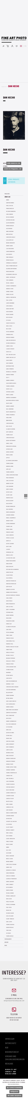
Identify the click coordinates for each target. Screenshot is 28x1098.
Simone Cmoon (9, 291)
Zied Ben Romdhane (11, 689)
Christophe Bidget (10, 237)
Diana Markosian (10, 873)
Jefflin (7, 457)
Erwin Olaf (9, 623)
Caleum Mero (9, 575)
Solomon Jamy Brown (11, 268)
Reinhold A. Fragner (11, 371)
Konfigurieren (14, 1091)
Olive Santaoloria (10, 704)
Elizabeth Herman (10, 429)
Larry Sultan (9, 749)
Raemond (8, 672)
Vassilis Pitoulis (10, 652)
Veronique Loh (9, 552)
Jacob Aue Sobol (10, 732)
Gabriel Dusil (9, 346)
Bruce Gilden (9, 858)
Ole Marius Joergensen (12, 460)
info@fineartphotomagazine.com (14, 1001)
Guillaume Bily (9, 240)
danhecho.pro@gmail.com (12, 169)
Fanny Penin (9, 649)
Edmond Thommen (10, 769)
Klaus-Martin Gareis (11, 383)
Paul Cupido (9, 300)
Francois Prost (10, 663)
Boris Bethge (9, 234)
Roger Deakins (9, 314)
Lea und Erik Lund (10, 558)
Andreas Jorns (9, 466)
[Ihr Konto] (12, 46)
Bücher (6, 942)
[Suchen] (3, 46)
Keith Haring (9, 835)
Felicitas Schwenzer (11, 724)
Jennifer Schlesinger (11, 712)
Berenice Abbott (10, 830)
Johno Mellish (9, 572)
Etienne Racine (9, 669)
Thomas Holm (9, 434)
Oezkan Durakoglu (10, 343)
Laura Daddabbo (10, 303)
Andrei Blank (9, 245)
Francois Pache (10, 638)
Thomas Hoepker (10, 924)
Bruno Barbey (9, 861)
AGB (6, 1047)
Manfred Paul (9, 643)
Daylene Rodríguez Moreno (13, 595)
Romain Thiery (9, 764)
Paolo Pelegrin (10, 901)
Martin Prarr (9, 890)
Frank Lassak (9, 529)
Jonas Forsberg (10, 368)
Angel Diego (9, 326)
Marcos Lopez (9, 555)
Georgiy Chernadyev (11, 285)
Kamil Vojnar (9, 804)
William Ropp (9, 692)
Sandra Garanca (10, 380)
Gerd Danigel (9, 305)
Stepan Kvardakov (10, 523)
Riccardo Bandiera (11, 211)
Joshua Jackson (9, 452)
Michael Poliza (10, 655)
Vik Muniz (8, 933)
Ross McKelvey (9, 566)
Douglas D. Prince (10, 661)
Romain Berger (10, 225)
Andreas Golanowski (11, 397)
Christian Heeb (9, 423)
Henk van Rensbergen (11, 681)
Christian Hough (10, 437)
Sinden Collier (9, 294)
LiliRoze (8, 549)
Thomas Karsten (10, 472)
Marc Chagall (9, 832)
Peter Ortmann (10, 632)
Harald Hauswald (10, 414)
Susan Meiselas (9, 927)
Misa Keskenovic (10, 477)
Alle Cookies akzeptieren (14, 1095)
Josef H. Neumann (10, 609)
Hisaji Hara (9, 417)
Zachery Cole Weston (11, 821)
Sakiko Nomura (9, 615)
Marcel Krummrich (11, 517)
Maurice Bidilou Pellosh (12, 646)
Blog (6, 945)
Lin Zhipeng (9, 824)
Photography (8, 939)
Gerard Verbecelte (11, 792)
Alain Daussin (9, 311)
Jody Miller (9, 586)
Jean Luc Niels (9, 606)
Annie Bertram (9, 231)
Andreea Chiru (9, 288)
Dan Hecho (9, 420)
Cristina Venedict (10, 787)
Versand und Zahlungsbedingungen (12, 1058)
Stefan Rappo (9, 675)
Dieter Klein (9, 492)
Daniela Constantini (11, 297)
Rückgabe (9, 1064)
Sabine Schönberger (11, 721)
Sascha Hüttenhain (10, 440)
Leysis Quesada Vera (11, 666)
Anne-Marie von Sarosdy (12, 709)
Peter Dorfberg (10, 331)
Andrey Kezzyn (9, 483)
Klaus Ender (9, 360)
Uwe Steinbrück (10, 747)
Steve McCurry (9, 916)
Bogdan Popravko (10, 658)
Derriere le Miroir (11, 870)
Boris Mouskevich (10, 603)
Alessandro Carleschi (11, 274)
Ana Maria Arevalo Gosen (12, 400)
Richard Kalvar (10, 913)
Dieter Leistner (10, 543)
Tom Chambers (9, 280)
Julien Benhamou (10, 222)
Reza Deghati (9, 317)
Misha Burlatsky (10, 271)
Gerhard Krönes (10, 515)
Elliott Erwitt (9, 827)
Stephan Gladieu (10, 391)
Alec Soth (8, 850)
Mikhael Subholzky (10, 895)
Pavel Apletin (9, 205)
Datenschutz (10, 1043)
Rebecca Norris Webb (11, 812)
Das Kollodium (9, 500)
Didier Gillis (9, 389)
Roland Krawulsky (10, 506)
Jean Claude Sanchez (11, 701)
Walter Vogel (9, 801)
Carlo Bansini (9, 214)
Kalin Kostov (9, 503)
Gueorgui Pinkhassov (11, 878)
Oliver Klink (9, 495)
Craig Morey (9, 598)
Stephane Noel (9, 612)
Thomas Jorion (9, 463)
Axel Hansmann (9, 409)
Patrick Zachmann (10, 904)
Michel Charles (10, 283)
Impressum (9, 1039)
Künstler (7, 197)
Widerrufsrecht (12, 1052)
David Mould (9, 600)
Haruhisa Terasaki (10, 761)
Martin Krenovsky (10, 512)
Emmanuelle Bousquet (11, 263)
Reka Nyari (8, 618)
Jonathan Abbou (10, 202)
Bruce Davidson (10, 855)
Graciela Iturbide (10, 875)
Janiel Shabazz (9, 884)
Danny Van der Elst (11, 357)
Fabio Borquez (9, 257)
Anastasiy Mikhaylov (11, 580)
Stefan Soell (9, 735)
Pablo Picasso (9, 841)
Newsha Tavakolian (10, 758)
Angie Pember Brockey (11, 265)
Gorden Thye (9, 775)
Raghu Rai (8, 910)
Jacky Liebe (9, 546)
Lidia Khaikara (9, 486)
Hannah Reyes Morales (11, 592)
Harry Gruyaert (10, 881)
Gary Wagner (9, 810)
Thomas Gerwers (10, 386)
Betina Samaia (9, 698)
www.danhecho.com (13, 163)
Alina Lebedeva (10, 535)
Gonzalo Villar (10, 798)
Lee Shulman (9, 727)
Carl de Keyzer (10, 480)
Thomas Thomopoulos (11, 772)
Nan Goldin (9, 898)
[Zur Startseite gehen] (14, 40)
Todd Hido (8, 930)
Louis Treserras (10, 781)
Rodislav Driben (10, 337)
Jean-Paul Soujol (10, 741)
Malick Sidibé (9, 844)
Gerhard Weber (10, 815)
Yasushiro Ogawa (10, 621)
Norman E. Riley (10, 684)
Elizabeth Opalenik (11, 626)
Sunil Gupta (9, 921)
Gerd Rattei (9, 678)
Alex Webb (8, 853)
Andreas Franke (10, 374)
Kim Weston (9, 818)
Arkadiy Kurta (9, 520)
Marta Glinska (9, 394)
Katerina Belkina (10, 220)
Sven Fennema (9, 363)
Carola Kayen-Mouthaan (12, 474)
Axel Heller (9, 426)
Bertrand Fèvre (10, 366)
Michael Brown (10, 893)
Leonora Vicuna (10, 795)
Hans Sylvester (9, 755)
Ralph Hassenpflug (11, 411)
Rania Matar (9, 563)
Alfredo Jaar (9, 449)
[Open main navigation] (25, 495)
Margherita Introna (11, 446)
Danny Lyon (9, 867)
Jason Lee (8, 540)
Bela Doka (8, 328)
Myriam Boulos (10, 260)
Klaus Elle (8, 351)
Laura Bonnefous (10, 251)
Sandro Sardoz (10, 706)
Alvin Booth (9, 254)
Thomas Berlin (9, 936)
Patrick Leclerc (10, 537)
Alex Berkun (9, 228)
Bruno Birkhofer (10, 242)
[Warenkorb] (8, 46)
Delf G (7, 377)
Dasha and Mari (10, 308)
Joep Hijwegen (9, 431)
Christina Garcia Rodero (12, 686)
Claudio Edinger (10, 348)
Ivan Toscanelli (10, 778)
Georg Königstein (10, 838)
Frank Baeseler (10, 208)
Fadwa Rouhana (10, 695)
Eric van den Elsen (10, 354)
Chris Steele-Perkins (11, 864)
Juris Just (8, 469)
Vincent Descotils (10, 323)
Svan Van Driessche (11, 340)
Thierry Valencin (10, 784)
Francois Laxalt (10, 532)
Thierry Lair (9, 526)
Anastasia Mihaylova (11, 583)
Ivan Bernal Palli (10, 641)
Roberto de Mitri (10, 589)
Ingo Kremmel (9, 509)
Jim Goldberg (9, 887)
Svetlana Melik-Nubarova (12, 569)
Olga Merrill (9, 578)
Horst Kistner (9, 489)
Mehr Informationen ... (14, 1084)
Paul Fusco (9, 907)
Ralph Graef (9, 403)
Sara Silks (8, 729)
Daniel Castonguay (10, 277)
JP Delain (8, 320)
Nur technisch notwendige (14, 1087)
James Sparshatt (10, 744)
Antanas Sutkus (10, 752)
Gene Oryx (8, 629)
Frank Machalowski (11, 560)
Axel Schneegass (10, 715)
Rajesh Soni (9, 738)
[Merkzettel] (16, 46)
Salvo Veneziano (10, 790)
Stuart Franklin (10, 918)
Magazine (7, 193)
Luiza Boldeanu (10, 248)
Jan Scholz (8, 718)
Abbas (7, 199)
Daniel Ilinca (9, 443)
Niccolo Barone (10, 217)
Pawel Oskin (9, 635)
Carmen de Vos (9, 807)
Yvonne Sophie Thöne (11, 767)
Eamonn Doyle (9, 334)
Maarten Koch (9, 497)
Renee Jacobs (9, 454)
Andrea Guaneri (10, 406)
